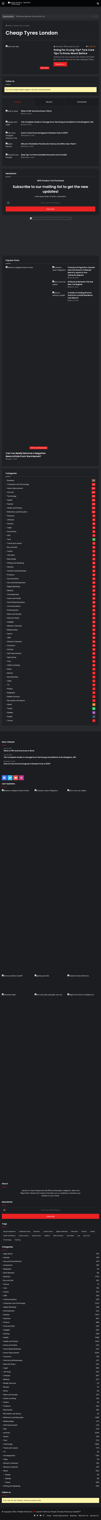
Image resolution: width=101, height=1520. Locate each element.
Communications (13, 606)
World (9, 704)
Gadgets (10, 622)
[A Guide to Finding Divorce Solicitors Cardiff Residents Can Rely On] (59, 296)
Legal (9, 528)
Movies (10, 673)
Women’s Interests (14, 642)
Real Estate (11, 559)
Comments (82, 102)
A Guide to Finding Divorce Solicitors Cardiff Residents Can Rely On (80, 295)
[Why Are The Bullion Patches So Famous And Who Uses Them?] (12, 147)
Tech (9, 539)
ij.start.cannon (24, 1236)
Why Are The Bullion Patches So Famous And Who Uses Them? (48, 144)
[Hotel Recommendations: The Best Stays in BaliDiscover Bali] (18, 1004)
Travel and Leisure (14, 543)
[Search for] (98, 4)
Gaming (10, 567)
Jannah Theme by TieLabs (46, 1512)
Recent (49, 102)
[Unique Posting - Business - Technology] (19, 3)
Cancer (10, 720)
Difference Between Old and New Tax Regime (33, 16)
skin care (86, 1236)
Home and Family (14, 598)
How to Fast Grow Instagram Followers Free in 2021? (44, 133)
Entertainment (12, 610)
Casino (10, 551)
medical (47, 1236)
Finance (10, 524)
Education (74, 1231)
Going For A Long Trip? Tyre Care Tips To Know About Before (74, 51)
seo (78, 1236)
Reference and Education (17, 512)
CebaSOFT (77, 1512)
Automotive (11, 531)
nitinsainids (59, 46)
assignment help (24, 1231)
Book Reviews (12, 677)
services (10, 492)
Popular (17, 102)
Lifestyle (10, 520)
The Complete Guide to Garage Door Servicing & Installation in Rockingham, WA (57, 122)
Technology (11, 496)
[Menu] (3, 4)
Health (9, 500)
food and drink (12, 579)
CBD (9, 638)
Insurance (11, 645)
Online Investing (13, 665)
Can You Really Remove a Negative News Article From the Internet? (25, 455)
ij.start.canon (36, 1236)
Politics (10, 689)
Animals (10, 649)
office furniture (58, 1236)
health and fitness (9, 1236)
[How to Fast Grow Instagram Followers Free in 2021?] (12, 136)
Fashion (10, 504)
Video (9, 681)
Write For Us (83, 1516)
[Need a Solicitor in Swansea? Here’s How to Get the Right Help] (83, 983)
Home (9, 26)
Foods (9, 716)
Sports (9, 634)
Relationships (12, 630)
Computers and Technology (18, 484)
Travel (9, 708)
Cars (9, 661)
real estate (70, 1236)
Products (10, 575)
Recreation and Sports (16, 700)
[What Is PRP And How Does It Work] (12, 114)
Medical (10, 590)
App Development (9, 1231)
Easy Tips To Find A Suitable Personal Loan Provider (44, 155)
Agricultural (11, 657)
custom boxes (48, 1231)
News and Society (14, 614)
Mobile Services (13, 697)
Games (10, 712)
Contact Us (94, 1516)
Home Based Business (16, 602)
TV (8, 685)
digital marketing (62, 1231)
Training (17, 1240)
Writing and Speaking (15, 563)
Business (10, 480)
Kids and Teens (13, 618)
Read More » (60, 64)
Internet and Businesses (16, 571)
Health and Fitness (14, 508)
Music (9, 669)
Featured (10, 516)
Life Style (11, 555)
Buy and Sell (12, 547)
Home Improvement (15, 488)
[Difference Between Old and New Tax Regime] (59, 285)
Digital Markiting (13, 586)
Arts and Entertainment (16, 583)
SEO (8, 535)
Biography (11, 693)
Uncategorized (13, 594)
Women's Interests (14, 626)
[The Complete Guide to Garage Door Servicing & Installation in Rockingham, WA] (12, 125)
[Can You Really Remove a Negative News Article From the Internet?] (18, 881)
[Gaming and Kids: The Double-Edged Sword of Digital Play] (50, 983)
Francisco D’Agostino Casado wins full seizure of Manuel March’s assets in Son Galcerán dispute (81, 271)
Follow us (6, 1492)
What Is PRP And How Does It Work (36, 111)
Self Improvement (14, 653)
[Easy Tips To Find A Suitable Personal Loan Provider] (12, 158)
